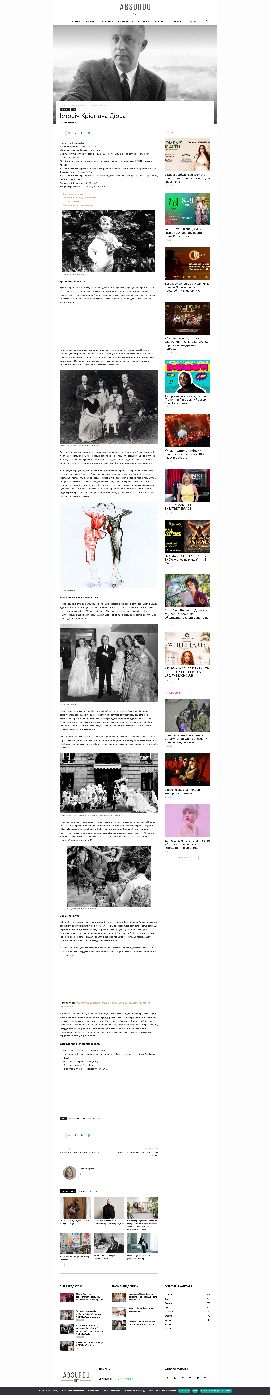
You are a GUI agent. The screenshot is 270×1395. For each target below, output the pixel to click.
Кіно (134, 22)
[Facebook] (81, 1174)
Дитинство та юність (73, 194)
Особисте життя (71, 201)
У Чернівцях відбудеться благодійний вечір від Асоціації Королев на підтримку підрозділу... (187, 343)
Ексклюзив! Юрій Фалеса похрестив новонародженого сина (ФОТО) (143, 1297)
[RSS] (190, 1378)
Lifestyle (160, 22)
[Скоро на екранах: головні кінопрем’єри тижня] (187, 769)
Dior (83, 1118)
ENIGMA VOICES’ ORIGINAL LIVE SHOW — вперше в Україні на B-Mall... (186, 559)
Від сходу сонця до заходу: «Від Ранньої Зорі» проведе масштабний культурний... (187, 287)
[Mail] (182, 1378)
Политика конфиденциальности (216, 1391)
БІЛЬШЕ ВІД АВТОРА (88, 1192)
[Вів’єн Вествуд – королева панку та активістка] (75, 1243)
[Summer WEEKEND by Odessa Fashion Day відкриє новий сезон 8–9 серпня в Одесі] (187, 209)
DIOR (137, 161)
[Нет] (266, 1390)
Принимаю (184, 1391)
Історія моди (81, 105)
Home (62, 105)
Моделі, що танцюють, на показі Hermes (79, 1152)
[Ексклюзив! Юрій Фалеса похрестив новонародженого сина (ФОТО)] (119, 1297)
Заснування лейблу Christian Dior (80, 197)
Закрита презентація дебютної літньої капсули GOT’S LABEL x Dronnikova (88, 1314)
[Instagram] (175, 1378)
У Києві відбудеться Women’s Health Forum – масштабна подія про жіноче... (187, 178)
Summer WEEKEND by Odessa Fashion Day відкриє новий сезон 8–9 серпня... (184, 232)
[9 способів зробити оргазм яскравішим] (119, 1312)
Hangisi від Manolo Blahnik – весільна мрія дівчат (138, 1154)
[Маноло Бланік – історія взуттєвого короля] (109, 1243)
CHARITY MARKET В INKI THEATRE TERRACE (181, 506)
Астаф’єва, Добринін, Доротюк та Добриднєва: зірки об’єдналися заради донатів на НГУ (186, 616)
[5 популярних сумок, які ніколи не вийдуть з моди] (75, 1208)
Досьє (73, 109)
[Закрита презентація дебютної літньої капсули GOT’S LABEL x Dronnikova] (67, 1315)
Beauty (121, 22)
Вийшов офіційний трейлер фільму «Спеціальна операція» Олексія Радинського (186, 739)
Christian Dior (73, 1118)
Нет (195, 1391)
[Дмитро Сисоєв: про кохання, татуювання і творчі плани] (119, 1325)
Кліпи (146, 22)
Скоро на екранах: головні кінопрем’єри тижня (183, 791)
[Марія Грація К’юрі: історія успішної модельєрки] (142, 1243)
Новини (75, 22)
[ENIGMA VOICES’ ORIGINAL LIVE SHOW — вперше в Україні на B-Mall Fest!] (187, 536)
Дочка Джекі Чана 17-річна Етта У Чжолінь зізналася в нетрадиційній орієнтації (187, 844)
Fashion (90, 22)
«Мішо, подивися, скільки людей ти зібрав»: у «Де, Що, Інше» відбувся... (184, 454)
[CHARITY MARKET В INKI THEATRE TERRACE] (187, 485)
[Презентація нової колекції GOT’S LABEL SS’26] (67, 1346)
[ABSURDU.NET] (135, 9)
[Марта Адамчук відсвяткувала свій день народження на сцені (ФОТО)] (67, 1297)
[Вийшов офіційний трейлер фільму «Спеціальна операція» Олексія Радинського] (187, 715)
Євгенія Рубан (68, 122)
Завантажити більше (186, 857)
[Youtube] (205, 1378)
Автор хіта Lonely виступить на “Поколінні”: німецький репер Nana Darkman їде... (186, 399)
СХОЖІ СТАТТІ (68, 1192)
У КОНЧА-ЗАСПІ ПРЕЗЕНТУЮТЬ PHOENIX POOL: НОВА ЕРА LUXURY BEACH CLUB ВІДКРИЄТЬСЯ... (187, 674)
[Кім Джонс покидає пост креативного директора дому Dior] (109, 1208)
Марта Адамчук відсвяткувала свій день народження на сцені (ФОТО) (90, 1297)
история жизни (94, 1118)
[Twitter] (198, 1378)
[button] (206, 22)
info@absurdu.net (125, 1378)
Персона (106, 22)
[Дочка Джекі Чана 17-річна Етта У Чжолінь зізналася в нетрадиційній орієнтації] (187, 820)
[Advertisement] (109, 327)
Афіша (175, 22)
